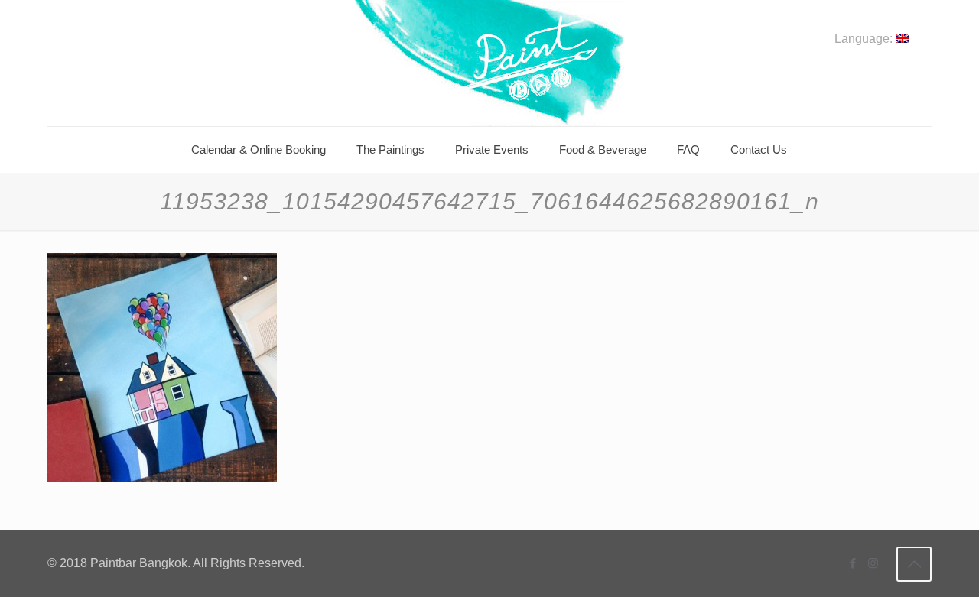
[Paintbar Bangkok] (489, 63)
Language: (865, 39)
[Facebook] (852, 562)
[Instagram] (873, 562)
